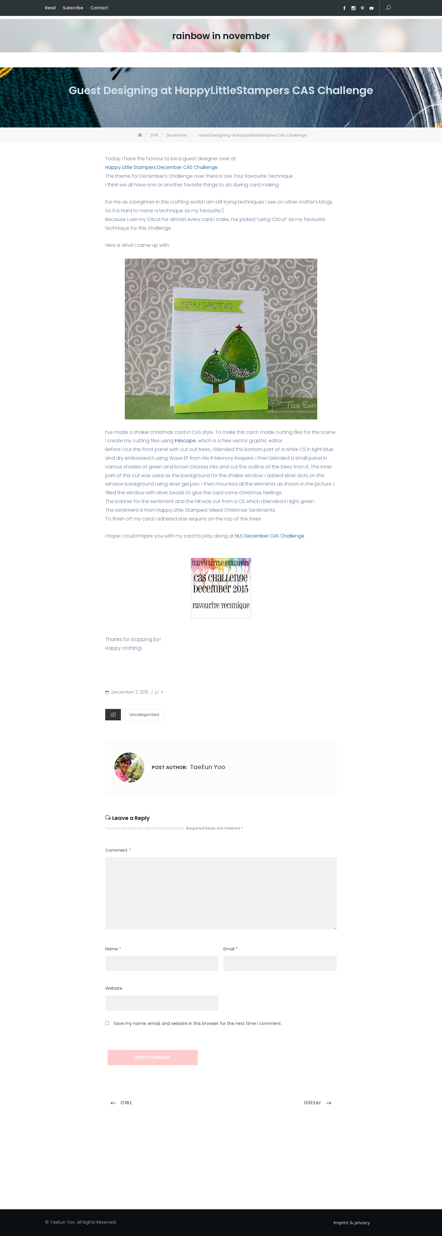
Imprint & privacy (352, 1223)
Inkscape (185, 440)
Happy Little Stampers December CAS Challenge (161, 167)
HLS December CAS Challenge (269, 535)
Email (230, 949)
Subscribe (73, 8)
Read (50, 8)
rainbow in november (221, 36)
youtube (371, 8)
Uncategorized (144, 714)
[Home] (140, 135)
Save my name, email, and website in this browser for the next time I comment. (198, 1023)
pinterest (362, 8)
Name (113, 949)
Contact (99, 8)
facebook (344, 8)
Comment (118, 850)
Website (113, 988)
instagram (353, 8)
